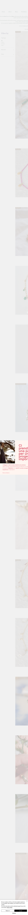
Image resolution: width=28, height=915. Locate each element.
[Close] (26, 901)
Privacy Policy (9, 907)
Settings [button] (14, 913)
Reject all (8, 910)
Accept (20, 910)
